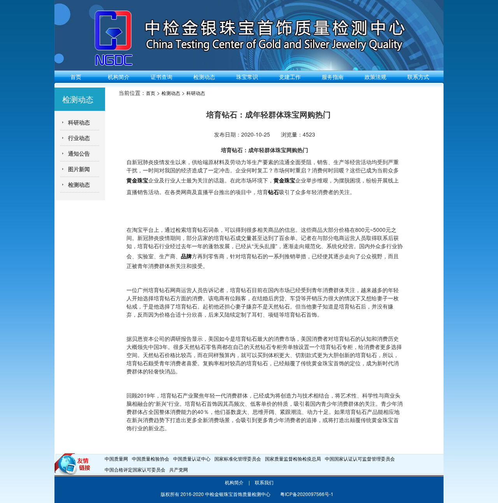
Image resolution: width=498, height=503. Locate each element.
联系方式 (418, 77)
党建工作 (290, 77)
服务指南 (333, 77)
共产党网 (178, 469)
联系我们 (264, 482)
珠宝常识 (247, 77)
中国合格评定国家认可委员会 (135, 469)
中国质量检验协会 (150, 458)
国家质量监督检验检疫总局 (293, 458)
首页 (75, 77)
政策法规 (375, 77)
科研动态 (195, 92)
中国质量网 (116, 458)
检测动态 (204, 77)
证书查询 (161, 77)
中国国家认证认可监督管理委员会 (360, 458)
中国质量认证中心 (191, 458)
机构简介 (119, 77)
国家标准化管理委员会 (237, 458)
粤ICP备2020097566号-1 (306, 494)
